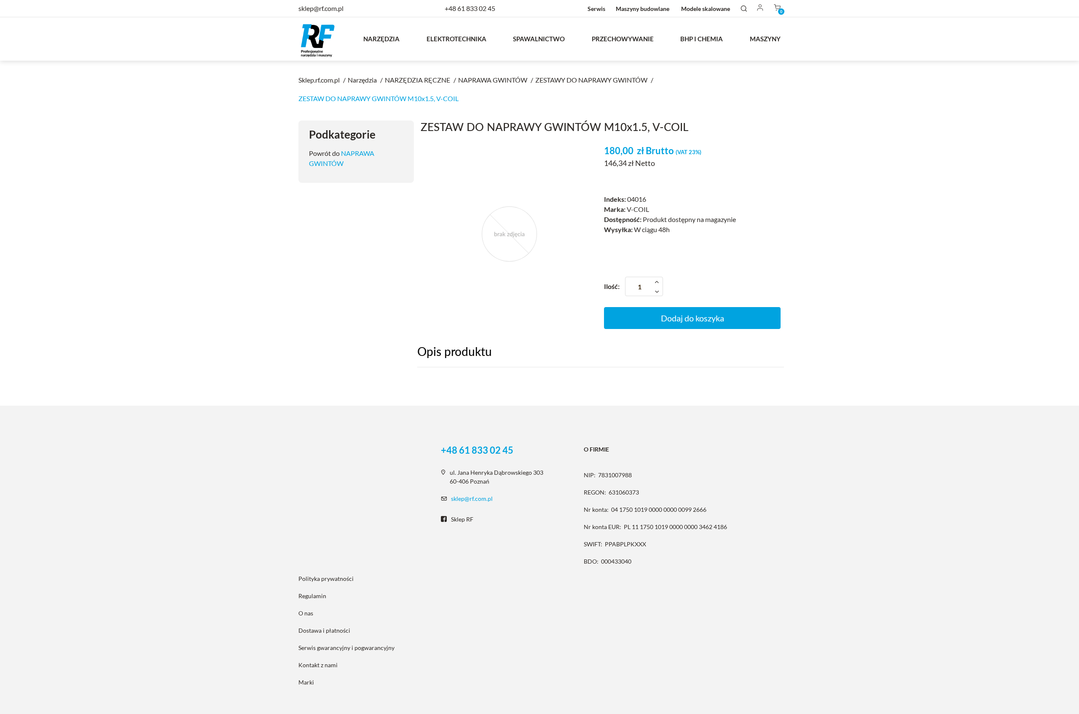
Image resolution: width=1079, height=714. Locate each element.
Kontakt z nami (318, 665)
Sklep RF (462, 519)
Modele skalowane (705, 8)
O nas (305, 613)
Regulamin (312, 595)
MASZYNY (765, 39)
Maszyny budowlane (642, 8)
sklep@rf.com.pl (472, 498)
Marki (306, 682)
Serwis (596, 8)
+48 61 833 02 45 (470, 8)
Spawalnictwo (539, 39)
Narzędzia (381, 39)
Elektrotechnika (456, 39)
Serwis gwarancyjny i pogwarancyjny (346, 647)
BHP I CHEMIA (701, 39)
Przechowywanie (623, 39)
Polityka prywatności (326, 578)
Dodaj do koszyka (692, 318)
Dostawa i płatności (324, 630)
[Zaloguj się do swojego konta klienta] (760, 8)
